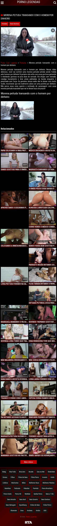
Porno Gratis (8, 494)
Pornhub (35, 488)
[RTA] (28, 522)
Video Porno (47, 505)
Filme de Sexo (22, 477)
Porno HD (18, 494)
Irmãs (52, 477)
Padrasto (17, 488)
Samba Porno (38, 494)
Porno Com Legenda (9, 63)
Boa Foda (12, 472)
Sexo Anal (22, 499)
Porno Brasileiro (47, 488)
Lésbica (5, 483)
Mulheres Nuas (34, 483)
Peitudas (5, 24)
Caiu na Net (40, 472)
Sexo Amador (11, 499)
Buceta (31, 472)
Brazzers (22, 472)
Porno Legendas (31, 517)
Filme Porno (35, 477)
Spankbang (23, 505)
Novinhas (8, 488)
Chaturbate (51, 472)
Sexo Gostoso (14, 24)
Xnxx (21, 510)
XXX (45, 510)
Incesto (44, 477)
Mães (24, 483)
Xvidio (38, 510)
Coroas (5, 477)
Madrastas (14, 483)
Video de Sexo (35, 505)
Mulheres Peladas (48, 483)
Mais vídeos (28, 462)
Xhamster (14, 510)
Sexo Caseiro (33, 499)
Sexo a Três (50, 494)
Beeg (4, 472)
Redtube (27, 494)
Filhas (13, 477)
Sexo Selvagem (11, 505)
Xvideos (29, 510)
